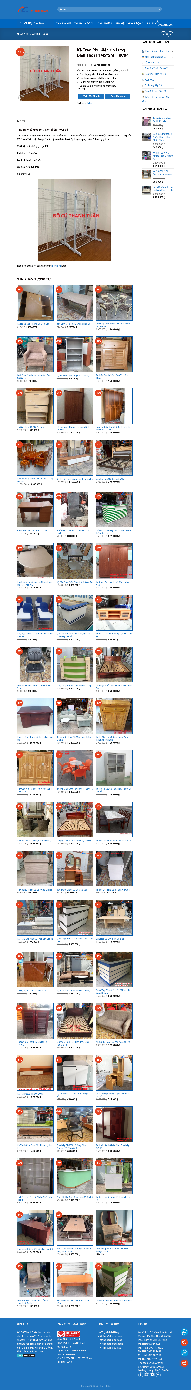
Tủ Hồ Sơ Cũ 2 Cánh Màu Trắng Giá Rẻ (74, 1095)
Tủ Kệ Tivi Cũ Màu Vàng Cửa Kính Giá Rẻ (114, 635)
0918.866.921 (155, 1355)
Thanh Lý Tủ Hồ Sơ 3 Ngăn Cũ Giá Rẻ (114, 890)
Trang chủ (22, 34)
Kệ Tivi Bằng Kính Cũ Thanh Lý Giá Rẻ (35, 939)
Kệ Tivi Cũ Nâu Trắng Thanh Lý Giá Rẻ (75, 479)
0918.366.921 (157, 1347)
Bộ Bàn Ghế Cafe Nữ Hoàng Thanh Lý (75, 789)
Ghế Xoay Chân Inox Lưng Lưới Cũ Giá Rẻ (73, 532)
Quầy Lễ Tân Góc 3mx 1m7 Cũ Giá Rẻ (75, 1197)
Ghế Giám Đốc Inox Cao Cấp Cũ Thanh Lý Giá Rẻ (32, 1302)
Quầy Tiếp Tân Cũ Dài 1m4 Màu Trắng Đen (75, 940)
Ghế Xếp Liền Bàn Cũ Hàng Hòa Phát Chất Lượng (35, 635)
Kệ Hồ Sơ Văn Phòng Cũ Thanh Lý (73, 375)
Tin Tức (152, 23)
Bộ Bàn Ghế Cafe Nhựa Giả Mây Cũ (34, 841)
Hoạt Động (135, 23)
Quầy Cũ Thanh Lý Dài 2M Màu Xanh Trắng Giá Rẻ (113, 532)
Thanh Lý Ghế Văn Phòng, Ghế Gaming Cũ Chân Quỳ (71, 1146)
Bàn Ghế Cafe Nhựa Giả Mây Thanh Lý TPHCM (113, 325)
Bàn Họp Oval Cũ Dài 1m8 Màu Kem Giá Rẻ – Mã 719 (34, 583)
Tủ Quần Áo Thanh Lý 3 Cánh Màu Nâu (112, 583)
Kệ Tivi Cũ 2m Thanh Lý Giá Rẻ (32, 1094)
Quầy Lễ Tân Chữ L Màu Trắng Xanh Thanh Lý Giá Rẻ (74, 635)
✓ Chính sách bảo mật (109, 1347)
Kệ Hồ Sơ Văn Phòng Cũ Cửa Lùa (33, 324)
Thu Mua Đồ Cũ (84, 23)
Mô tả (21, 121)
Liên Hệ (119, 23)
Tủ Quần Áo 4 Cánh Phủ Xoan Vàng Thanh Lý (34, 790)
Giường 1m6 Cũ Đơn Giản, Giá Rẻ (112, 479)
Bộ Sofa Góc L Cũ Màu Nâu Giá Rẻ (73, 990)
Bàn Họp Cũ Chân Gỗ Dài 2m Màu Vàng (73, 1302)
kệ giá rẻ (56, 265)
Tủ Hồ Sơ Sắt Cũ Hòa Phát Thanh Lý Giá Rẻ (113, 790)
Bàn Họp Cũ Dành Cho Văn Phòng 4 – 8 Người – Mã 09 (75, 1250)
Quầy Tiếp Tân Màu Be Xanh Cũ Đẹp (74, 685)
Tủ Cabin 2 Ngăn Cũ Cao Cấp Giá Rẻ (34, 890)
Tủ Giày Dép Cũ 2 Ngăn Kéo (30, 427)
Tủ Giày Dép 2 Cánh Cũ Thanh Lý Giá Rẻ (113, 1198)
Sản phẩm (35, 34)
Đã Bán (45, 34)
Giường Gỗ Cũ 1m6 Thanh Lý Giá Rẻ (74, 841)
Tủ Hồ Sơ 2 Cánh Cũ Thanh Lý (31, 990)
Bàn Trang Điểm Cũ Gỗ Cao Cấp (72, 890)
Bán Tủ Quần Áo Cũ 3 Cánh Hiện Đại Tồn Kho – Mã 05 (113, 428)
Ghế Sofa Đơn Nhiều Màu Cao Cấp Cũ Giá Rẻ (34, 376)
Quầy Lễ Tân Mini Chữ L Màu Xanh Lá (114, 1300)
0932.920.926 (155, 1359)
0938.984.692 (154, 1351)
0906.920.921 (156, 1362)
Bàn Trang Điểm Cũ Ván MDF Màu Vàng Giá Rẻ (112, 1250)
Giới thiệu (105, 23)
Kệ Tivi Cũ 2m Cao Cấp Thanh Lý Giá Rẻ (34, 1146)
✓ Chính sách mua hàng (110, 1336)
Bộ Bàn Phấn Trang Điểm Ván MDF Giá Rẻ (112, 1095)
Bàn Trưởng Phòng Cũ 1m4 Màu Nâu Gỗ (35, 738)
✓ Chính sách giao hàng (110, 1340)
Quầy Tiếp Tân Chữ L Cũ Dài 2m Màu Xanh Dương (113, 991)
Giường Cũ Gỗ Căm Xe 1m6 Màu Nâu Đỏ (114, 687)
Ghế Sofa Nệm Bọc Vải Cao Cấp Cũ (113, 1042)
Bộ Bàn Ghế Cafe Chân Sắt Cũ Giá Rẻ (75, 582)
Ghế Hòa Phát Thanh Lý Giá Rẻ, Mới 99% (34, 687)
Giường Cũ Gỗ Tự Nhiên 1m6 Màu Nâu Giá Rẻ (73, 1043)
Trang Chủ (63, 23)
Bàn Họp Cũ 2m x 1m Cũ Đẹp (110, 939)
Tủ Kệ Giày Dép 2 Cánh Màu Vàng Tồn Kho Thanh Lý (112, 738)
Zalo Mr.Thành (91, 96)
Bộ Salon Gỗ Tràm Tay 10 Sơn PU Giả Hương (35, 480)
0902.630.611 (155, 1343)
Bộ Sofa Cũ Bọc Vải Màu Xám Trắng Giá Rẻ (74, 738)
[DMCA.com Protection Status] (26, 1355)
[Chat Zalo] (184, 1352)
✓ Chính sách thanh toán (110, 1343)
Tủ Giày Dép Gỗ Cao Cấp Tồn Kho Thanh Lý (112, 376)
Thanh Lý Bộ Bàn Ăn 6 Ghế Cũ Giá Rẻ (113, 841)
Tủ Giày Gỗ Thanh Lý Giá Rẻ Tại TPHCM (32, 1043)
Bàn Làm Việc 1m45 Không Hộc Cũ (73, 324)
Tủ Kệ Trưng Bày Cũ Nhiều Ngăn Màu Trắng (35, 1198)
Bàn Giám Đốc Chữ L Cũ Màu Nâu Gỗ (35, 1249)
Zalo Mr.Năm (117, 96)
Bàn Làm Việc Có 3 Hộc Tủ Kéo (32, 530)
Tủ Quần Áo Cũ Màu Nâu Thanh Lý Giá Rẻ (112, 1146)
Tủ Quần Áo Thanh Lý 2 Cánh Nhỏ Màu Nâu (73, 428)
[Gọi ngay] (184, 1363)
